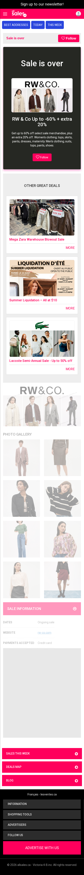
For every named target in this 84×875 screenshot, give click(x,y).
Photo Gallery (17, 434)
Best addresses (16, 25)
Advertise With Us (42, 848)
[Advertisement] (42, 693)
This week (55, 25)
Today (38, 25)
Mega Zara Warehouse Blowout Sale (36, 239)
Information (17, 804)
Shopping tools (19, 814)
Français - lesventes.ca (42, 794)
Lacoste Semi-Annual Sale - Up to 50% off (40, 361)
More (70, 248)
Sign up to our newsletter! (42, 4)
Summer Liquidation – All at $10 (33, 300)
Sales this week (18, 753)
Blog (9, 780)
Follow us (15, 835)
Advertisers (16, 824)
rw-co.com (44, 632)
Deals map (13, 766)
